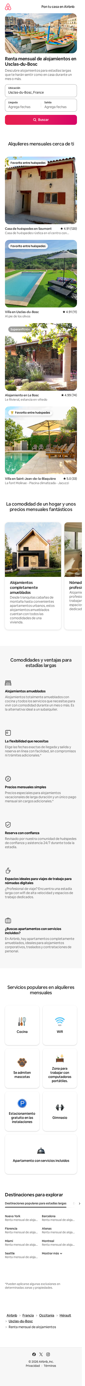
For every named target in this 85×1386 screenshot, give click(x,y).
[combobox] (41, 92)
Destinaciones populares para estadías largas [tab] (35, 1203)
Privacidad (33, 1366)
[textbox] (23, 107)
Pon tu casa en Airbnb (57, 7)
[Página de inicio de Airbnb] (8, 6)
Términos (50, 1366)
